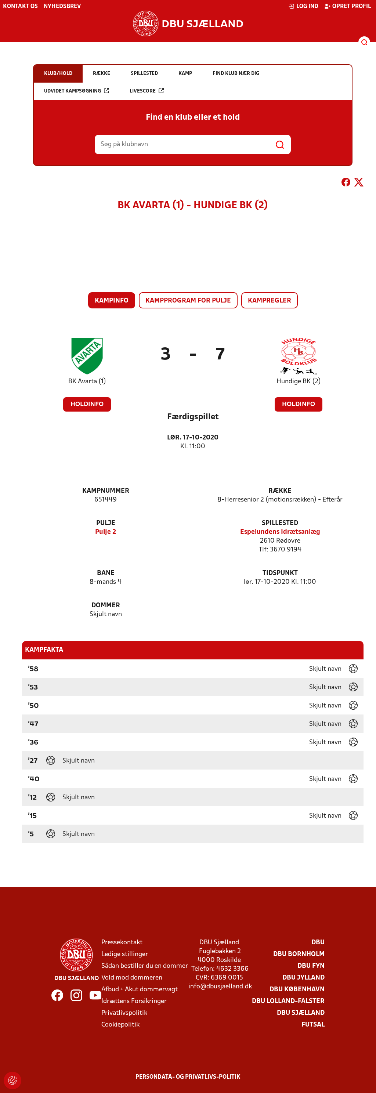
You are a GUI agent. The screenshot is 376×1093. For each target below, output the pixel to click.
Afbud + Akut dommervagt (139, 990)
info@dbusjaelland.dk (220, 987)
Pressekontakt (121, 943)
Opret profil (351, 6)
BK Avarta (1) (87, 382)
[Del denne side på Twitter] (359, 183)
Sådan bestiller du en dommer (144, 966)
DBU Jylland (303, 978)
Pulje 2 (105, 532)
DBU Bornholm (299, 954)
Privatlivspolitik (124, 1013)
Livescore (143, 91)
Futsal (313, 1025)
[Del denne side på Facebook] (345, 183)
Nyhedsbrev (62, 6)
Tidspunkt (280, 573)
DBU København (297, 990)
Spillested (280, 523)
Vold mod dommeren (131, 978)
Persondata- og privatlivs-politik (188, 1077)
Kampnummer (105, 491)
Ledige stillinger (124, 954)
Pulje (105, 523)
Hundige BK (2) (298, 382)
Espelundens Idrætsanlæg (280, 532)
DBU (318, 943)
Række (280, 491)
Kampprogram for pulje (188, 301)
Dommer (105, 605)
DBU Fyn (311, 966)
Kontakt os (20, 6)
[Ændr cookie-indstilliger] (12, 1080)
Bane (106, 573)
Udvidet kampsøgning (72, 91)
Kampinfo (112, 301)
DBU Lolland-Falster (288, 1001)
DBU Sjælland (301, 1013)
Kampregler (269, 301)
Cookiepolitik (120, 1025)
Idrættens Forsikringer (134, 1001)
